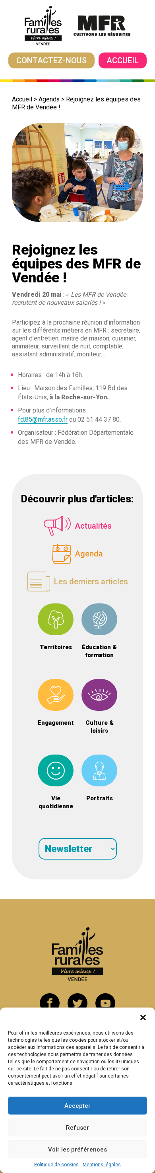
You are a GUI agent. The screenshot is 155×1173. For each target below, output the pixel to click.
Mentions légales (102, 1164)
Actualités (93, 526)
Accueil (123, 60)
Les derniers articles (91, 581)
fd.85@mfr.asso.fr (43, 419)
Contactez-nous (51, 60)
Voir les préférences (77, 1149)
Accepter (77, 1105)
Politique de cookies (56, 1164)
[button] (143, 1017)
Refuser (77, 1127)
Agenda (49, 99)
